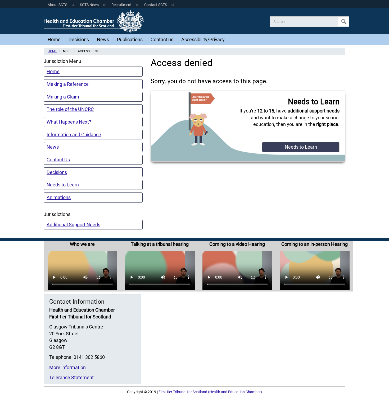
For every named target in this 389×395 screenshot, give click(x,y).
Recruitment (121, 5)
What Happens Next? (69, 122)
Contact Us (58, 159)
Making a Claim (63, 97)
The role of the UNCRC (70, 109)
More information (67, 367)
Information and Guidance (74, 134)
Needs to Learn (63, 184)
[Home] (95, 21)
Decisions (79, 39)
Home (54, 39)
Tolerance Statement (71, 377)
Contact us (162, 39)
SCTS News (89, 5)
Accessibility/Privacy (203, 39)
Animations (59, 197)
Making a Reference (68, 84)
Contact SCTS (155, 5)
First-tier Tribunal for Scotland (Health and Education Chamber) (210, 392)
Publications (130, 39)
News (103, 39)
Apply (343, 21)
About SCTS (57, 5)
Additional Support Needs (73, 224)
